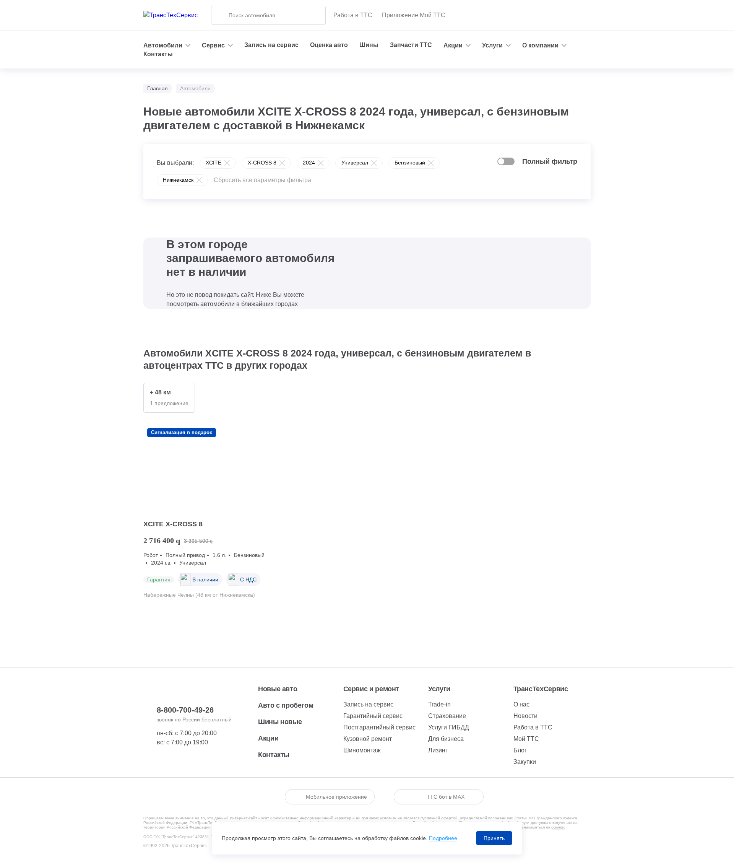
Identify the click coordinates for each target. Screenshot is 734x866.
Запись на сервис (271, 45)
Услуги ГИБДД (448, 727)
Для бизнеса (446, 739)
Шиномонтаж (362, 750)
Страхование (447, 716)
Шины (368, 45)
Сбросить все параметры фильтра (262, 180)
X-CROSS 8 (262, 163)
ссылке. (558, 827)
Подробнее (443, 838)
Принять (494, 838)
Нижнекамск (178, 180)
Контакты (158, 54)
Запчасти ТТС (411, 45)
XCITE (213, 163)
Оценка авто (329, 45)
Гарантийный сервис (373, 716)
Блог (520, 750)
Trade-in (439, 704)
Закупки (524, 762)
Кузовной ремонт (367, 739)
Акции (268, 738)
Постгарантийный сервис (379, 727)
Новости (525, 716)
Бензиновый (410, 163)
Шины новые (280, 722)
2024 (309, 163)
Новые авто (277, 689)
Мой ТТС (526, 739)
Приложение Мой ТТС (413, 15)
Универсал (354, 163)
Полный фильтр (549, 161)
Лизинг (438, 750)
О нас (521, 704)
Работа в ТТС (352, 15)
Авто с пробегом (285, 705)
